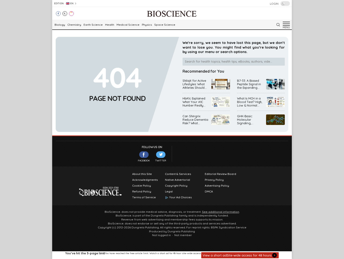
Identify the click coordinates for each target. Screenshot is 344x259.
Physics (147, 24)
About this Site (142, 174)
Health (109, 24)
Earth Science (93, 24)
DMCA (209, 191)
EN (71, 3)
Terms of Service (144, 197)
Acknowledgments (145, 179)
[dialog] (172, 255)
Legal (169, 191)
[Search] (278, 24)
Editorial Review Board (220, 174)
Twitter (160, 160)
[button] (240, 255)
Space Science (164, 24)
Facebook (144, 160)
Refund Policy (141, 191)
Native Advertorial (177, 179)
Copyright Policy (176, 185)
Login (274, 3)
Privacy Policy (214, 179)
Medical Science (128, 24)
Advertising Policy (217, 185)
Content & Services (178, 174)
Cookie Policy (141, 185)
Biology (60, 24)
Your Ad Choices (180, 197)
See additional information (220, 211)
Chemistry (74, 24)
